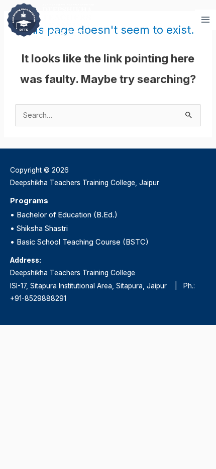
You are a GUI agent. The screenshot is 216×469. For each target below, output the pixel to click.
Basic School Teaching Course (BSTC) (83, 242)
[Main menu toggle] (205, 20)
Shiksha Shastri (42, 228)
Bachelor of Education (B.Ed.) (67, 214)
